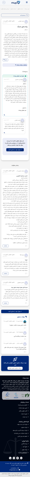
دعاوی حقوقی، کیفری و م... (8, 21)
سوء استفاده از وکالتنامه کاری (20, 336)
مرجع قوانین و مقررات (22, 453)
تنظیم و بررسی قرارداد (22, 405)
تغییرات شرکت (24, 414)
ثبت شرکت (24, 417)
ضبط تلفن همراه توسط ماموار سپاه (19, 287)
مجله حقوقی (24, 450)
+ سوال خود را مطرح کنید (15, 150)
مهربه (26, 260)
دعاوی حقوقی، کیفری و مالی (9, 321)
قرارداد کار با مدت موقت (22, 424)
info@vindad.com (13, 470)
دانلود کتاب (25, 447)
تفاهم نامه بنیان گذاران (22, 436)
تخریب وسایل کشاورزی (22, 176)
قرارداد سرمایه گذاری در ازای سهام (20, 430)
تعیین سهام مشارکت (23, 408)
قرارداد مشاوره (24, 427)
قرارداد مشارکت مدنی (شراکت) (20, 433)
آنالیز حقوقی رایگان (23, 411)
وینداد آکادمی (24, 444)
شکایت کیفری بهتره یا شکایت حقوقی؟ (18, 325)
